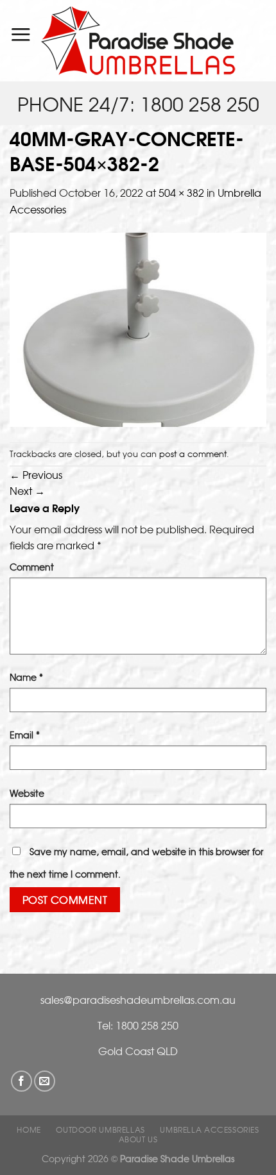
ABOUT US (138, 1139)
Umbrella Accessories (209, 1129)
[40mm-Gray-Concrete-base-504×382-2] (138, 329)
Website (27, 793)
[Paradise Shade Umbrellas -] (138, 40)
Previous (36, 474)
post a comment (193, 453)
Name (26, 677)
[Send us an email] (44, 1081)
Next (27, 490)
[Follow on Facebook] (21, 1081)
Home (28, 1129)
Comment (32, 566)
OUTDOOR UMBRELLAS (100, 1129)
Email (25, 734)
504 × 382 (181, 192)
